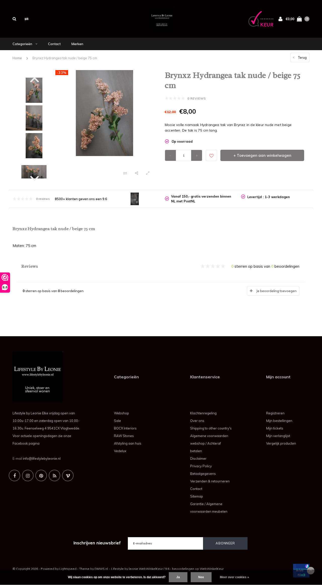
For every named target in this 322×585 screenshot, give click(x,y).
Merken (77, 44)
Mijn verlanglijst (278, 436)
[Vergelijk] (26, 18)
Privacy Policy (201, 466)
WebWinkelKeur (212, 569)
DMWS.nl (101, 569)
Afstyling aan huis (127, 443)
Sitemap (196, 496)
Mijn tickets (274, 428)
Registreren (275, 413)
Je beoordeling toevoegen (276, 291)
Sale (117, 421)
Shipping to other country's (211, 428)
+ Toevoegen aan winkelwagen (262, 155)
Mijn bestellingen (279, 421)
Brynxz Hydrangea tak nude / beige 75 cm (64, 58)
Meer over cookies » (234, 577)
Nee (201, 577)
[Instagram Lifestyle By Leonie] (27, 475)
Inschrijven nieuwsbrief (97, 542)
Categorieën (23, 44)
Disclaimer (198, 458)
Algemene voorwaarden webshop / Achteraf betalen (209, 443)
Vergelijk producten (281, 443)
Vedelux (120, 451)
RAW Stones (124, 436)
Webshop (121, 413)
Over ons (197, 421)
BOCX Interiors (125, 428)
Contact (54, 44)
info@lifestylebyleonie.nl (42, 458)
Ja (178, 577)
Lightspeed (67, 569)
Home (17, 58)
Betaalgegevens (203, 474)
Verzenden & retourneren (210, 481)
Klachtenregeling (203, 413)
